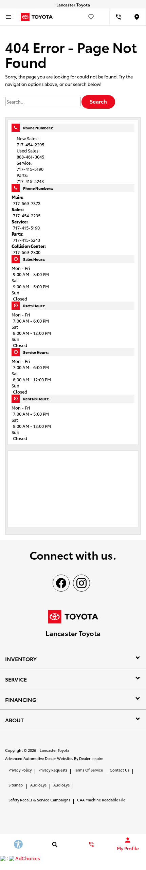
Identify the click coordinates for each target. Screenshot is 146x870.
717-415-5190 (26, 227)
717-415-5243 (26, 240)
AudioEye (38, 784)
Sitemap (15, 784)
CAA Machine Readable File (101, 799)
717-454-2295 (26, 215)
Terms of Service (88, 770)
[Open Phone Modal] (119, 16)
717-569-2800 (26, 252)
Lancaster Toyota (54, 750)
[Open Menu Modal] (8, 16)
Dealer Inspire (91, 758)
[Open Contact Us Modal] (91, 844)
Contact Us (119, 770)
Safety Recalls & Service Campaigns (39, 799)
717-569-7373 (26, 203)
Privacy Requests (52, 770)
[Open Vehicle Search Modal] (55, 844)
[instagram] (81, 583)
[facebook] (61, 583)
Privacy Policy (20, 770)
